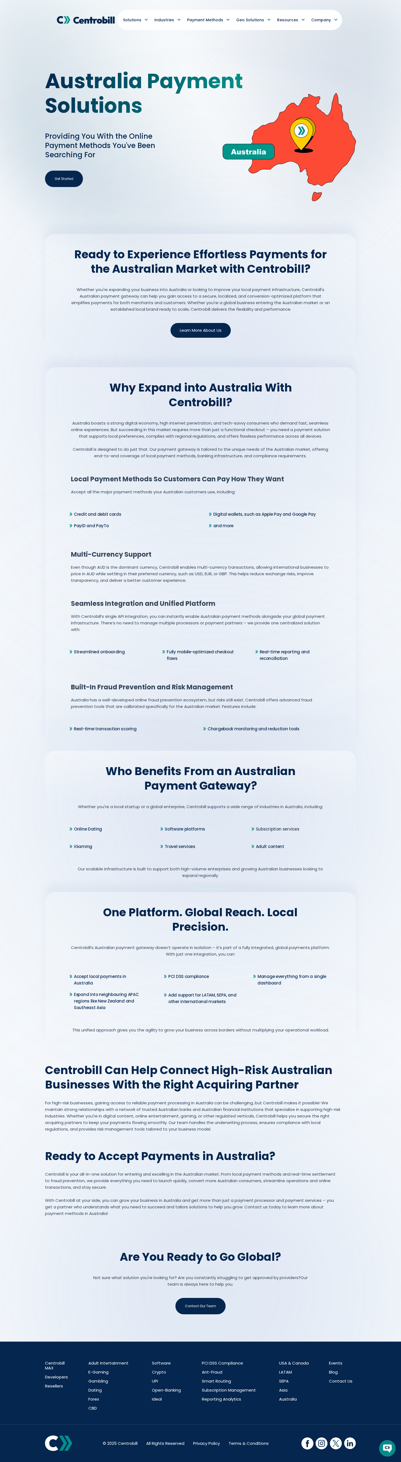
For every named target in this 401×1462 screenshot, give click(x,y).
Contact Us (340, 1381)
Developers (56, 1377)
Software (161, 1363)
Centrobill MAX (55, 1366)
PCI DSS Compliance (222, 1363)
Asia (283, 1390)
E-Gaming (98, 1372)
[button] (135, 20)
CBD (92, 1408)
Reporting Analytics (221, 1399)
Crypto (159, 1372)
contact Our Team (200, 1306)
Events (335, 1363)
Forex (93, 1399)
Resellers (54, 1386)
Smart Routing (216, 1381)
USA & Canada (294, 1363)
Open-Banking (166, 1390)
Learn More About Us (201, 330)
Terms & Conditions (249, 1443)
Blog (333, 1372)
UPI (155, 1381)
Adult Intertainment (108, 1363)
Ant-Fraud (212, 1372)
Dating (95, 1390)
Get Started (64, 178)
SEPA (284, 1381)
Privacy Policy (206, 1443)
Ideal (157, 1399)
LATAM (285, 1372)
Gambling (98, 1381)
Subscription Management (229, 1390)
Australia (288, 1399)
